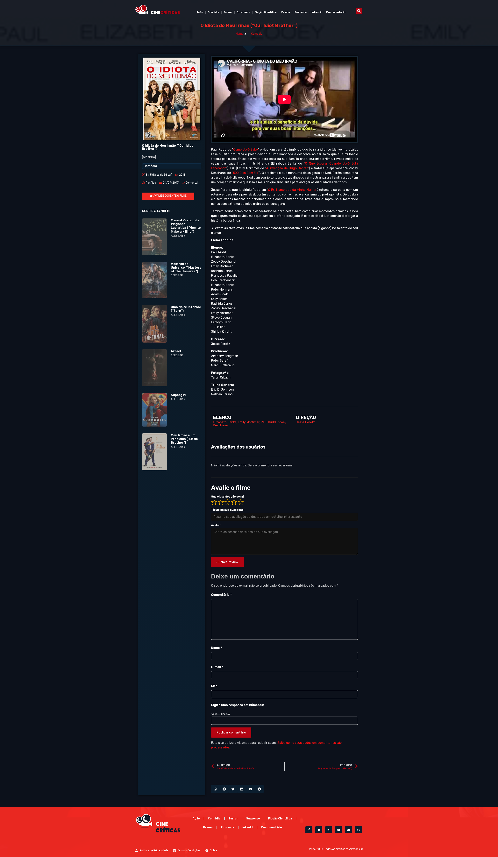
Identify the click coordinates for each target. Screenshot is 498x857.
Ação (199, 12)
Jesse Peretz (305, 422)
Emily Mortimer (248, 422)
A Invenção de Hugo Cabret (287, 168)
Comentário (221, 595)
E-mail (217, 667)
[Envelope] (348, 829)
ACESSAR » (178, 235)
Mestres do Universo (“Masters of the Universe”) (186, 267)
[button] (359, 11)
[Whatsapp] (358, 829)
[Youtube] (338, 829)
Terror (228, 12)
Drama (285, 12)
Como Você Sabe (245, 149)
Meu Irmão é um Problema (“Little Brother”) (184, 438)
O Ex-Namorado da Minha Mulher (292, 190)
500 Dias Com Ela (245, 173)
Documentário (335, 12)
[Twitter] (318, 829)
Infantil (316, 12)
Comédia (213, 12)
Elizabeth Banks (224, 422)
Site (214, 686)
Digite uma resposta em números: (237, 705)
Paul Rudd (268, 422)
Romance (301, 12)
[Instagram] (328, 829)
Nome (216, 648)
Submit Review (227, 562)
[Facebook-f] (308, 829)
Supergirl (178, 395)
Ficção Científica (266, 12)
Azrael (176, 351)
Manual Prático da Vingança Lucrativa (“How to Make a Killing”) (186, 225)
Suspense (243, 12)
